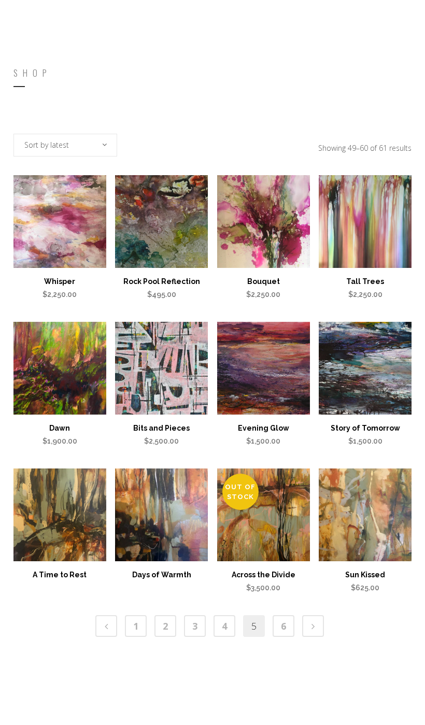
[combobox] (65, 145)
